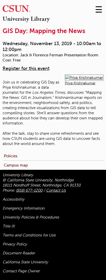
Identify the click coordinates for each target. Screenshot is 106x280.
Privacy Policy (15, 244)
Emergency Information (24, 208)
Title (9, 226)
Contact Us (56, 190)
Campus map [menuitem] (16, 165)
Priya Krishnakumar (80, 83)
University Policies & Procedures (31, 217)
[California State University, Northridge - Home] (16, 10)
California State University (25, 262)
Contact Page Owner (21, 271)
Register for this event (26, 68)
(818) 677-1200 (29, 190)
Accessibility (13, 199)
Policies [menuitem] (10, 156)
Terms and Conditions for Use (29, 235)
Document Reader (19, 253)
